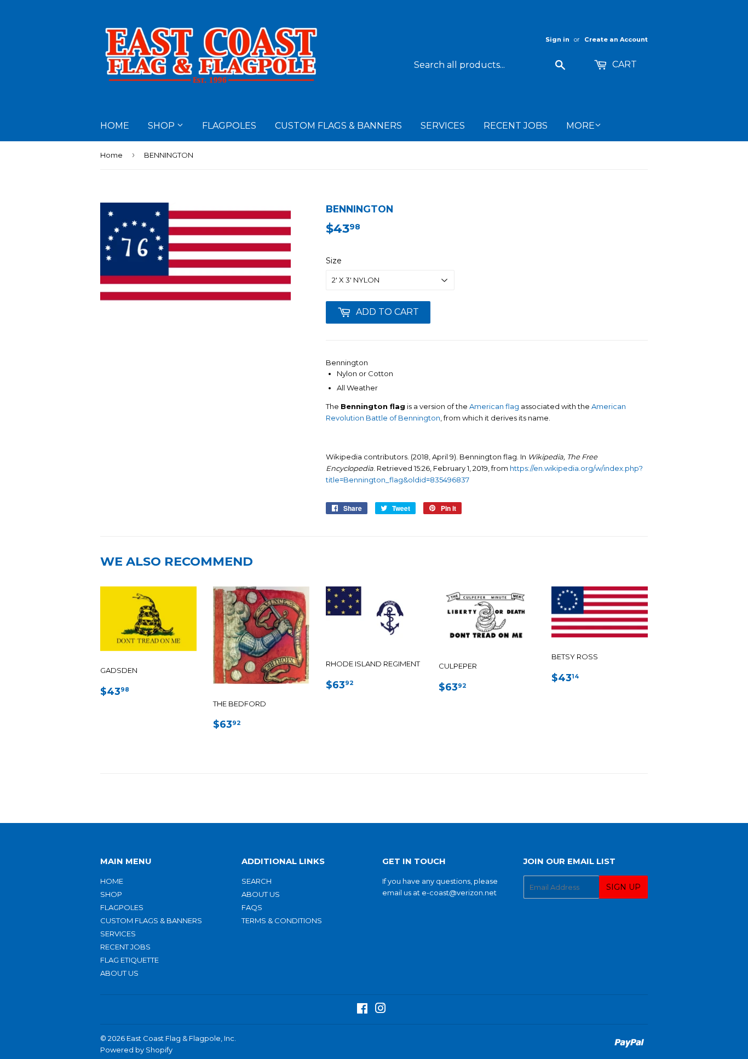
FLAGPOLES (229, 125)
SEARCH (256, 881)
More (580, 125)
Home (111, 155)
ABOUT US (119, 973)
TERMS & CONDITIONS (281, 920)
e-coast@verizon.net (459, 892)
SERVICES (443, 125)
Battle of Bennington (403, 417)
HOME (114, 125)
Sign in (557, 39)
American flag (494, 406)
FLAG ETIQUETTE (129, 960)
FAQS (251, 907)
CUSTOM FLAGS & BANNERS (338, 125)
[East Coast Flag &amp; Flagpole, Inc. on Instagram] (380, 1009)
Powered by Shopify (136, 1049)
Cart (623, 64)
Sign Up (623, 887)
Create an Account (616, 39)
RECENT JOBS (516, 125)
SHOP (162, 125)
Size (334, 261)
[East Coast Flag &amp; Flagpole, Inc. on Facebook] (362, 1009)
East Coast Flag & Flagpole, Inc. (181, 1038)
